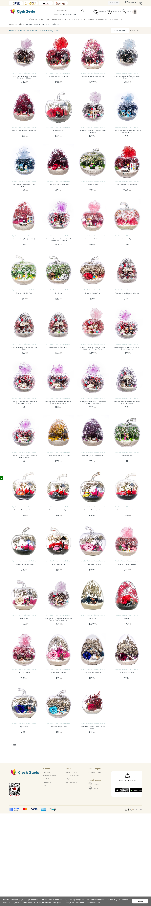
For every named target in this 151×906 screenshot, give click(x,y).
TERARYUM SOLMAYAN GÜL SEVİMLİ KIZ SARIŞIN (92, 727)
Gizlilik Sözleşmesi (71, 782)
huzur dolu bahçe (24, 672)
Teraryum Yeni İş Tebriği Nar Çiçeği (24, 239)
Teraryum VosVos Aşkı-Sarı (92, 510)
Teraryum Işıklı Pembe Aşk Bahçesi (93, 76)
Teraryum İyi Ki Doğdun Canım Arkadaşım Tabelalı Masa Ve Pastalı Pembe (92, 348)
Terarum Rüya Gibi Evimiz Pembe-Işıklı (24, 130)
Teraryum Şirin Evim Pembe (127, 564)
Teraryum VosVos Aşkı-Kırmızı (127, 510)
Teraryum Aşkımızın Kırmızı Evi (58, 76)
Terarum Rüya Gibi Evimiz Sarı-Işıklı (58, 455)
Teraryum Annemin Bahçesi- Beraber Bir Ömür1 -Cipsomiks (127, 348)
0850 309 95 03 (114, 3)
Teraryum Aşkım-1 (58, 130)
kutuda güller (67, 14)
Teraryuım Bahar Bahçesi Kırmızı (58, 184)
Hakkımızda (46, 772)
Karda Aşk (92, 618)
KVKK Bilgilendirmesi (72, 775)
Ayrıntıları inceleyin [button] (92, 902)
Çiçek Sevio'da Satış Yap (134, 3)
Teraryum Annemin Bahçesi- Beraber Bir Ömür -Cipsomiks (24, 456)
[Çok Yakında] (122, 789)
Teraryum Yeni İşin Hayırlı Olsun (127, 184)
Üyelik (128, 11)
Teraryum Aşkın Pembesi (93, 564)
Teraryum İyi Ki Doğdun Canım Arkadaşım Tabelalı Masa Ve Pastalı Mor (58, 619)
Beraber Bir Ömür (92, 184)
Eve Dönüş (58, 293)
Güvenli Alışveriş (71, 772)
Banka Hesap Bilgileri (49, 775)
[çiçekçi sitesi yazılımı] (133, 809)
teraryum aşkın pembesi (58, 672)
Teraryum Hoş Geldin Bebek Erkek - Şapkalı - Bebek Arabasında (127, 131)
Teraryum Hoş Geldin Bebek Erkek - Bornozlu (24, 185)
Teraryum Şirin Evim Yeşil (24, 293)
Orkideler (73, 19)
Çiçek (47, 19)
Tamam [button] (140, 901)
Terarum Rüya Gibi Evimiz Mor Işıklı (92, 455)
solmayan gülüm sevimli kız (92, 672)
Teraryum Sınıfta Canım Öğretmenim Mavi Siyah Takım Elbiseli (126, 77)
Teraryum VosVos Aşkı (58, 564)
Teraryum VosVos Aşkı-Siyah (58, 510)
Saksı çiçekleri (86, 19)
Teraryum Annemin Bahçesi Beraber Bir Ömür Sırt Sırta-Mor (127, 402)
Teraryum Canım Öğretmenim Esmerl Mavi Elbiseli (24, 348)
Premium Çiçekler (59, 19)
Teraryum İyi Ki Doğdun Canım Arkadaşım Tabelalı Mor (92, 131)
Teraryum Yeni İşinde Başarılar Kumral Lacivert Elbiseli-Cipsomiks (58, 239)
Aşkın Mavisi (24, 726)
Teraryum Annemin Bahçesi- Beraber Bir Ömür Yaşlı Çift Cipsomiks (24, 402)
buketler (74, 14)
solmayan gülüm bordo (127, 672)
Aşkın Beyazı (24, 618)
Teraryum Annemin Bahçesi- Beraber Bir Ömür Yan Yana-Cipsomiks (92, 402)
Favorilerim (102, 11)
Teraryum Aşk (126, 239)
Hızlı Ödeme (47, 782)
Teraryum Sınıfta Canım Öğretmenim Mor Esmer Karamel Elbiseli (24, 77)
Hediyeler (116, 19)
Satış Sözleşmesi (71, 779)
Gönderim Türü (35, 19)
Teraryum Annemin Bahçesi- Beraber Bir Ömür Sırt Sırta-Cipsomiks (58, 402)
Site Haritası (46, 779)
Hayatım (127, 618)
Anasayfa (13, 24)
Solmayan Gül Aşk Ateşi (92, 293)
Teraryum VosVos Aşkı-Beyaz (24, 564)
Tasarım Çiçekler (102, 19)
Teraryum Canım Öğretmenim (58, 347)
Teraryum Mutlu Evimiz (92, 239)
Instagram (96, 784)
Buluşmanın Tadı (127, 455)
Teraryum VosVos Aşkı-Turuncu (24, 510)
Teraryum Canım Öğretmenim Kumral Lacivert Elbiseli (127, 294)
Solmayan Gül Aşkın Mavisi (58, 726)
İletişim (45, 785)
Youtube (95, 788)
